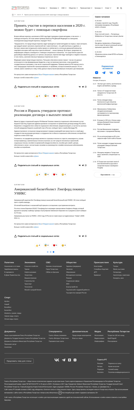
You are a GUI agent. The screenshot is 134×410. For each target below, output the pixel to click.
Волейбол (7, 307)
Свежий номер (113, 369)
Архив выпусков (113, 366)
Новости (97, 78)
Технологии (28, 287)
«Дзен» (36, 77)
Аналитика (8, 347)
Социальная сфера (72, 281)
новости (19, 14)
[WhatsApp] (85, 86)
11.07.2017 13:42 (19, 21)
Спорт (107, 8)
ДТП (95, 272)
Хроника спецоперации (54, 266)
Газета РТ (102, 360)
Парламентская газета (56, 341)
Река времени (112, 341)
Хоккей (6, 304)
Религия (69, 278)
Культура (98, 8)
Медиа (98, 331)
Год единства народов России (76, 293)
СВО (63, 8)
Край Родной (112, 338)
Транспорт (28, 284)
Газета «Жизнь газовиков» (58, 335)
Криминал (97, 275)
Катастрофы (98, 266)
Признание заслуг (10, 344)
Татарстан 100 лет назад (116, 335)
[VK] (56, 360)
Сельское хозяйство (31, 266)
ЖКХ (67, 284)
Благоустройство (72, 287)
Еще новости (105, 174)
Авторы (99, 366)
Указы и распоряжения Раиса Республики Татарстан (22, 335)
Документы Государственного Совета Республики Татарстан (24, 338)
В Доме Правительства (12, 275)
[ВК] (111, 72)
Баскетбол (7, 310)
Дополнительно (80, 331)
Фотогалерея (99, 335)
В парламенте (9, 272)
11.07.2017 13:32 (19, 184)
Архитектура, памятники (121, 275)
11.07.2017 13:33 (19, 106)
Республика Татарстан (119, 331)
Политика (42, 8)
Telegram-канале (48, 74)
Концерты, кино (118, 278)
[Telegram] (82, 86)
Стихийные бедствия (101, 269)
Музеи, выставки (119, 269)
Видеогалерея (99, 338)
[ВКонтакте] (79, 86)
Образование (70, 272)
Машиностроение (30, 278)
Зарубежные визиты (11, 269)
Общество (72, 8)
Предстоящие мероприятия (81, 335)
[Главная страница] (20, 8)
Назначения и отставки (12, 266)
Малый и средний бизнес (33, 290)
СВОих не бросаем (52, 272)
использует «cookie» (37, 397)
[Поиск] (121, 8)
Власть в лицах (77, 338)
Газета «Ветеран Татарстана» (59, 338)
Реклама (100, 363)
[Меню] (118, 8)
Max (39, 74)
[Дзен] (96, 72)
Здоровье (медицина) (73, 266)
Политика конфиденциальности (119, 372)
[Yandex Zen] (75, 360)
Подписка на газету (114, 363)
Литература (117, 272)
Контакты (100, 372)
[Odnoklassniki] (69, 360)
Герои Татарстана (52, 269)
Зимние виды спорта (11, 316)
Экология (69, 269)
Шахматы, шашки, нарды (12, 313)
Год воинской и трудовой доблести (78, 290)
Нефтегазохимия (30, 272)
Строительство (30, 281)
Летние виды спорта (11, 319)
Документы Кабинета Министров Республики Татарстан (23, 341)
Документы (10, 331)
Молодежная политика (73, 275)
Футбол (6, 301)
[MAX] (118, 72)
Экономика (53, 8)
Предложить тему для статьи (19, 361)
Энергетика (28, 275)
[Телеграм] (104, 72)
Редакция (100, 369)
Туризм (27, 269)
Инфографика (99, 341)
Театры (115, 266)
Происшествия (85, 8)
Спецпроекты (55, 331)
